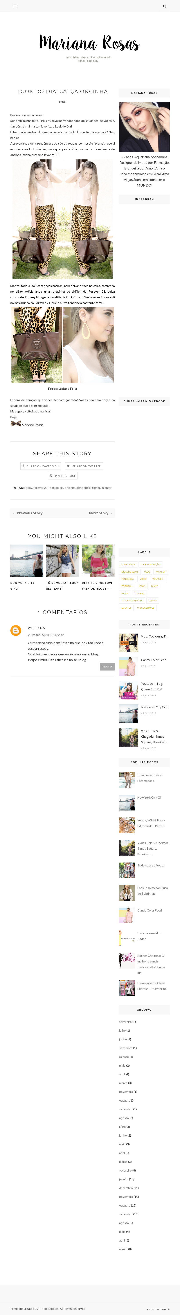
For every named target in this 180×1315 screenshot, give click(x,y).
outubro (124, 1100)
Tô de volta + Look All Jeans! (62, 585)
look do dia (56, 487)
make (154, 586)
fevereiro (125, 1021)
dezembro (126, 1188)
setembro (126, 1048)
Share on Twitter (87, 466)
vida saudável (145, 607)
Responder (107, 666)
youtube (157, 579)
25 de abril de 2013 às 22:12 (46, 635)
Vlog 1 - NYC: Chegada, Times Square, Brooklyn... (154, 736)
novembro (126, 1091)
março (123, 1083)
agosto (124, 1056)
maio (122, 1065)
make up (161, 571)
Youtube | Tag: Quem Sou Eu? (152, 686)
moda (125, 593)
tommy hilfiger (102, 487)
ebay (29, 487)
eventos (126, 607)
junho (123, 1039)
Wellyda (36, 628)
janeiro (123, 1179)
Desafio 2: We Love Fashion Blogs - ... (97, 585)
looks (142, 586)
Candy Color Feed (153, 660)
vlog (147, 571)
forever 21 (40, 487)
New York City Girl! (22, 585)
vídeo (143, 579)
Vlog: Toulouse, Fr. (154, 636)
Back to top (157, 1309)
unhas (153, 600)
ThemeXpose (49, 1309)
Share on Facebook (43, 466)
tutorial (139, 593)
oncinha (70, 487)
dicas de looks (130, 571)
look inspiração (150, 564)
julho (122, 1030)
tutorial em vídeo (132, 600)
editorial (127, 586)
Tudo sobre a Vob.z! (151, 865)
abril (122, 1074)
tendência (84, 487)
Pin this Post (65, 475)
